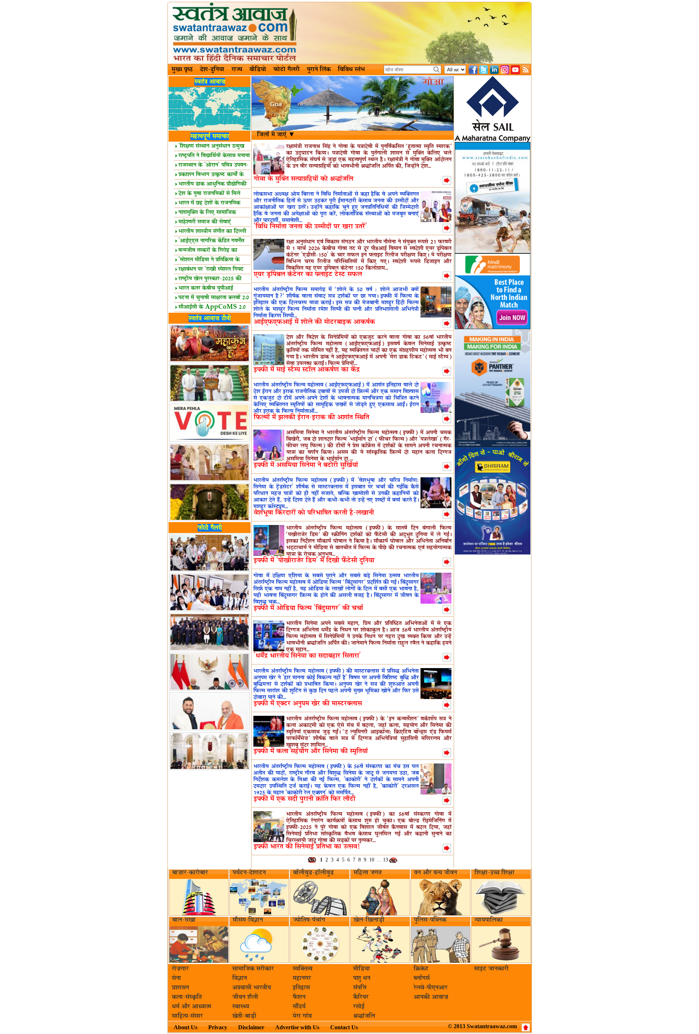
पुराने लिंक (319, 69)
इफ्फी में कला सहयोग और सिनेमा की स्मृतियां (311, 751)
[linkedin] (494, 69)
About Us (185, 1027)
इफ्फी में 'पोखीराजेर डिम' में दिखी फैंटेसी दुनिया (314, 560)
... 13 (382, 860)
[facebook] (473, 69)
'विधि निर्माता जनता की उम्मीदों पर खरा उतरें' (310, 227)
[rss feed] (525, 69)
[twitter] (483, 69)
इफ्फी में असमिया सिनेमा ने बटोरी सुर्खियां (306, 465)
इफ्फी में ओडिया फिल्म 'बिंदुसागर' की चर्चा (308, 608)
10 (371, 860)
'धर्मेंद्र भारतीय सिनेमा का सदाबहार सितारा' (307, 656)
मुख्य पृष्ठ (182, 69)
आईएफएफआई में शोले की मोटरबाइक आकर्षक (314, 322)
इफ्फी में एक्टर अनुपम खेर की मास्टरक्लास (308, 703)
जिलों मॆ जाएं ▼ (276, 135)
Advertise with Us (297, 1027)
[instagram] (504, 69)
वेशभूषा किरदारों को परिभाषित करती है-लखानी (314, 513)
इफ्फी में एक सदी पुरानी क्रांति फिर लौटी (304, 799)
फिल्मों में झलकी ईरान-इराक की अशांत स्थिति (311, 417)
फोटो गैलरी (286, 69)
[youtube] (515, 69)
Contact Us (344, 1027)
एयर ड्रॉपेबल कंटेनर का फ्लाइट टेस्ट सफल (308, 274)
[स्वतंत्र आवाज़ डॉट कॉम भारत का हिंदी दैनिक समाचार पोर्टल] (349, 33)
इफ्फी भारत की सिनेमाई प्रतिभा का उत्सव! (307, 847)
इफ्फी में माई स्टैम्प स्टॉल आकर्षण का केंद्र (307, 370)
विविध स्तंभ (351, 69)
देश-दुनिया (212, 69)
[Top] (526, 1027)
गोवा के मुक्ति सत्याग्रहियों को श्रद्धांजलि (303, 179)
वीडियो (257, 69)
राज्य (237, 69)
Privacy (217, 1027)
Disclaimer (251, 1027)
